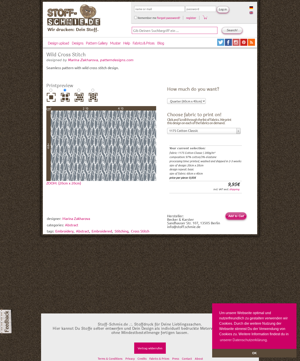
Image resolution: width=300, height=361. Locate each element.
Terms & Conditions (110, 358)
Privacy (130, 358)
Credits (142, 358)
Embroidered (102, 231)
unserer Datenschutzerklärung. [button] (244, 340)
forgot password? (168, 18)
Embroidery (64, 231)
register (191, 18)
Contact (187, 358)
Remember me (146, 18)
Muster (115, 43)
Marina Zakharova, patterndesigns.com (101, 60)
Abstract (82, 231)
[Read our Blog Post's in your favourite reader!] (251, 44)
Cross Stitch (140, 231)
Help (126, 43)
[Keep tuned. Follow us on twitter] (221, 44)
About (199, 358)
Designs (77, 43)
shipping (234, 189)
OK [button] (254, 353)
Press (175, 358)
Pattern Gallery (96, 43)
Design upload (58, 43)
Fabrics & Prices (143, 43)
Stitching (121, 231)
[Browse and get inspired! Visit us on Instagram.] (236, 44)
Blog (160, 43)
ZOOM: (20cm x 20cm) (63, 183)
